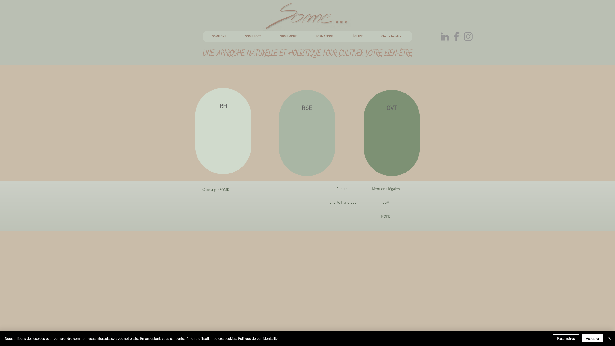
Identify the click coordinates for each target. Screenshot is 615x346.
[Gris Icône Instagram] (468, 36)
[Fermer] (609, 338)
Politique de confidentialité (258, 338)
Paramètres (566, 338)
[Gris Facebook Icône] (456, 36)
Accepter (592, 338)
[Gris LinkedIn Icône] (444, 36)
